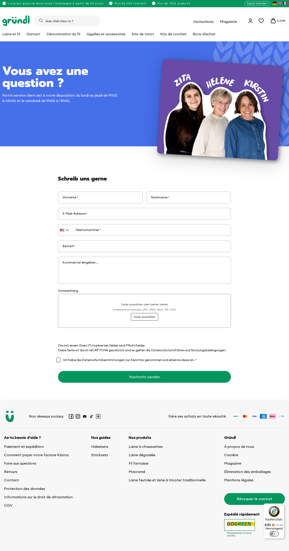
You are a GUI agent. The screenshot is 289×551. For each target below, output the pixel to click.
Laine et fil (11, 34)
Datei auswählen (144, 316)
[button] (261, 21)
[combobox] (67, 20)
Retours (10, 471)
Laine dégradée (142, 455)
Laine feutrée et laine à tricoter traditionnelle (167, 480)
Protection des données (24, 488)
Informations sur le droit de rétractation (38, 497)
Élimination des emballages (247, 471)
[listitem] (274, 3)
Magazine (232, 463)
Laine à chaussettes (146, 446)
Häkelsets (99, 446)
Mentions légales (239, 480)
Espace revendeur (257, 3)
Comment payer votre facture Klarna (36, 455)
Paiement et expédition (24, 446)
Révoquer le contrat (254, 498)
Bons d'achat (204, 34)
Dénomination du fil (63, 34)
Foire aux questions (20, 463)
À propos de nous (239, 446)
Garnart (33, 34)
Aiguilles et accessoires (106, 34)
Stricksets (99, 455)
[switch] (274, 534)
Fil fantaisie (138, 463)
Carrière (231, 455)
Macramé (137, 471)
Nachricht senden (144, 377)
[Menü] (281, 506)
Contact (11, 480)
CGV (8, 505)
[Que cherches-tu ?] (41, 20)
